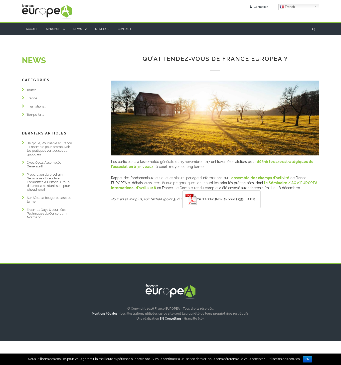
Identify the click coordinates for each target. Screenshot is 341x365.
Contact (124, 29)
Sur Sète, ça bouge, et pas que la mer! (49, 199)
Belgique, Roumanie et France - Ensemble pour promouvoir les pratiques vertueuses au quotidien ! (49, 148)
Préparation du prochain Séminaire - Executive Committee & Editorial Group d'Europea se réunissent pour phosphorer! (48, 182)
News (77, 29)
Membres (102, 29)
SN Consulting (170, 318)
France (32, 98)
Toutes (31, 90)
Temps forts (35, 115)
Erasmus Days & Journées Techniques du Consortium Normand (47, 213)
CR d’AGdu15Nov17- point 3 (217, 199)
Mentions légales (105, 313)
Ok (307, 359)
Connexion (261, 6)
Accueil (32, 29)
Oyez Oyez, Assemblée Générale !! (44, 164)
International (36, 106)
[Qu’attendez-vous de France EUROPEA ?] (215, 118)
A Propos (53, 29)
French (289, 7)
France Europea (47, 11)
